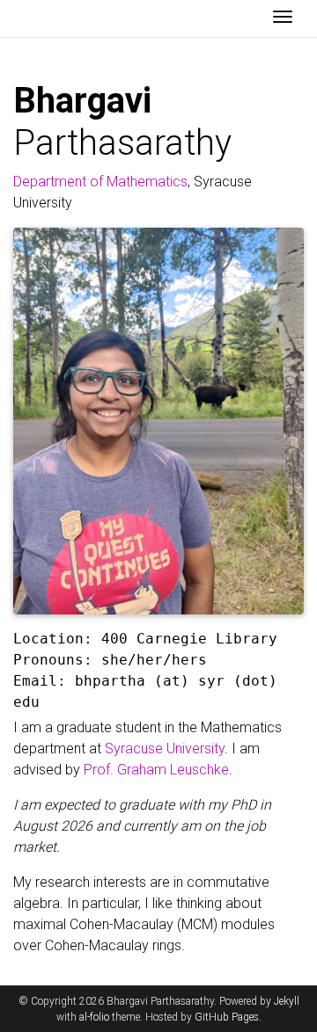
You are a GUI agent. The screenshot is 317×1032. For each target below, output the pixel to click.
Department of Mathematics (100, 181)
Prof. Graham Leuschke (156, 769)
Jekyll (286, 1001)
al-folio (94, 1017)
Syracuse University (165, 748)
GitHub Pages (227, 1017)
